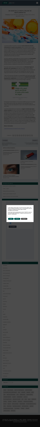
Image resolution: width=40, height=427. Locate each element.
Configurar (24, 218)
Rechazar (17, 218)
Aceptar (11, 218)
